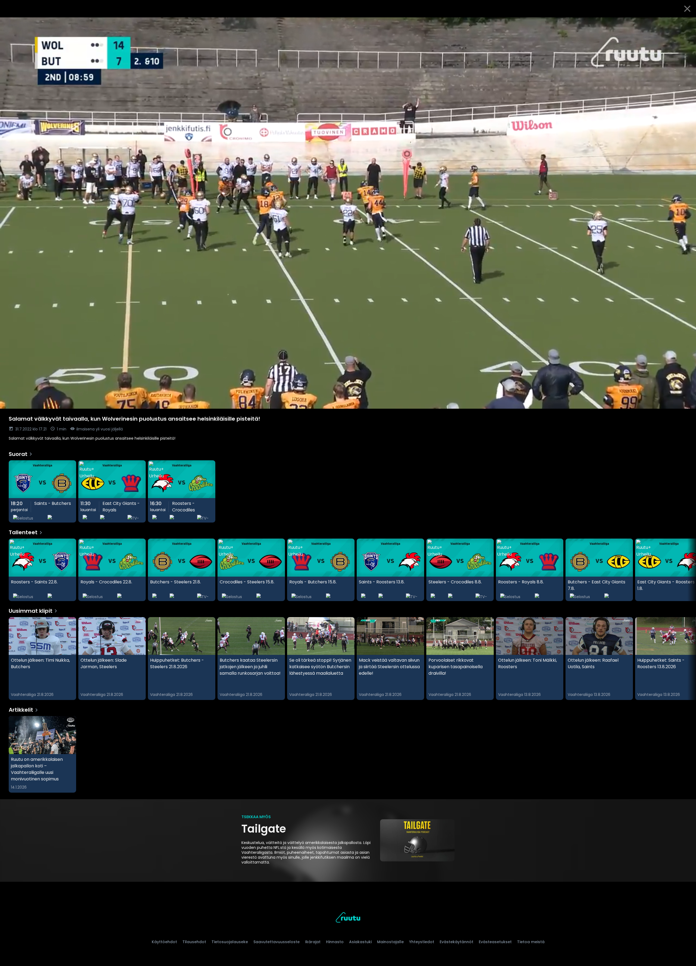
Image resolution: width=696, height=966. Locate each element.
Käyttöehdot (164, 942)
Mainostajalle (390, 942)
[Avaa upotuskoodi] (686, 23)
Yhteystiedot (421, 942)
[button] (348, 213)
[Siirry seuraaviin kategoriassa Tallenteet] (687, 570)
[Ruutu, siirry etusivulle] (348, 918)
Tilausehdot (194, 942)
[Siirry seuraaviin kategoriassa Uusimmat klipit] (687, 658)
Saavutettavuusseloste (276, 942)
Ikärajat (313, 942)
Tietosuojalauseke (230, 942)
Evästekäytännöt (456, 942)
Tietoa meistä (531, 942)
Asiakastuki (360, 942)
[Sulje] (687, 8)
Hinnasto (335, 942)
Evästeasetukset (495, 942)
